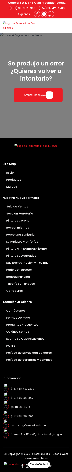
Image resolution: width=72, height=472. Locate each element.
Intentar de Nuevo (35, 95)
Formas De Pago (18, 318)
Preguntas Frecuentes (22, 325)
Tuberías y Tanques (20, 284)
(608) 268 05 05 (21, 407)
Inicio (10, 173)
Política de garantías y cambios (29, 360)
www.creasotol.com (36, 458)
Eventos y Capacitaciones (25, 339)
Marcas (11, 187)
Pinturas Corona (18, 221)
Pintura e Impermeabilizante (26, 249)
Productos (13, 180)
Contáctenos (16, 311)
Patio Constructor (19, 270)
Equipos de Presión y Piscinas (27, 263)
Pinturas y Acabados (21, 256)
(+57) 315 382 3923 (22, 8)
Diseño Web (60, 454)
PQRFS (11, 346)
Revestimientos (17, 228)
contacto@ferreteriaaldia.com (29, 425)
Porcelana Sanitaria (20, 235)
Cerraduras (14, 291)
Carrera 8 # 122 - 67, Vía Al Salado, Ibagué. (37, 3)
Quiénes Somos (17, 332)
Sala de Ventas (17, 206)
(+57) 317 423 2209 (52, 8)
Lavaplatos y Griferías (22, 242)
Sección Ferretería (19, 214)
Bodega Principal (18, 277)
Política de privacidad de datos (29, 353)
